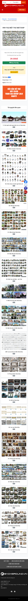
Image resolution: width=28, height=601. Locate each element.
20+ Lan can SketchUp (14, 427)
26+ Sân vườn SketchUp (14, 506)
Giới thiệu (6, 561)
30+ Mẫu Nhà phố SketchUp (14, 253)
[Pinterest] (14, 591)
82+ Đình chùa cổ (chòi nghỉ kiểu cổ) (14, 184)
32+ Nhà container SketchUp (14, 148)
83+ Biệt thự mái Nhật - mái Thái (14, 279)
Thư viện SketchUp (12, 19)
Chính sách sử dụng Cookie (14, 566)
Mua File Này (15, 63)
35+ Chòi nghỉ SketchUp (14, 550)
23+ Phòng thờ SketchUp (14, 458)
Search (23, 2)
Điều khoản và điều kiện (18, 561)
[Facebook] (11, 591)
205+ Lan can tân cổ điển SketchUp (14, 351)
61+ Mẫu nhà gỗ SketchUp (14, 232)
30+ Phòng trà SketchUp (14, 525)
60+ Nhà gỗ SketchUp (14, 205)
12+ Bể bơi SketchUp (14, 400)
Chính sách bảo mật (14, 563)
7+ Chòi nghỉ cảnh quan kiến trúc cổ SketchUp (14, 125)
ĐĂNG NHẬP (22, 9)
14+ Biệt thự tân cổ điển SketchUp (14, 328)
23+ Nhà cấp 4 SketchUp (14, 481)
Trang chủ (4, 19)
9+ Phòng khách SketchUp (14, 374)
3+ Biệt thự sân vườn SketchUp (14, 300)
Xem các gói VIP (14, 72)
